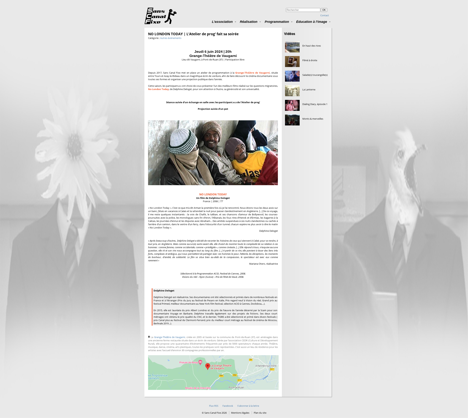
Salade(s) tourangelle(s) (315, 75)
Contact (324, 15)
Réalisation (248, 22)
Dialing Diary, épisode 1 (314, 104)
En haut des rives (311, 45)
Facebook (227, 405)
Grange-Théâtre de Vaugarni (169, 337)
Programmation (277, 22)
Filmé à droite (309, 60)
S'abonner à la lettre (248, 405)
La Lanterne (308, 89)
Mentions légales (240, 412)
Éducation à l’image (311, 22)
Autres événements (170, 38)
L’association (222, 22)
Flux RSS (213, 405)
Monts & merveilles (312, 118)
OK (324, 10)
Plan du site (260, 412)
